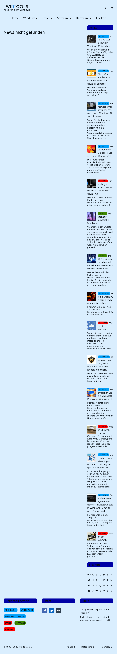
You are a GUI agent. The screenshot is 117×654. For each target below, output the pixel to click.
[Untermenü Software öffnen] (70, 18)
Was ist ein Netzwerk (105, 326)
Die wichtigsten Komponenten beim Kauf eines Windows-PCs (100, 187)
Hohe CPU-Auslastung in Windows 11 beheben (100, 41)
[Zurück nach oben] (111, 648)
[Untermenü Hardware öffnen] (90, 18)
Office (46, 18)
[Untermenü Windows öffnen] (36, 18)
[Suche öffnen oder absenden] (104, 7)
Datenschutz (87, 646)
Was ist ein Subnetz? (105, 536)
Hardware (82, 18)
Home (15, 18)
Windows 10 (27, 610)
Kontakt (71, 646)
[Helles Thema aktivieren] (112, 7)
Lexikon (101, 18)
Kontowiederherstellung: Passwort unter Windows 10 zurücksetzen (100, 110)
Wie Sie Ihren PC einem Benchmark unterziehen (100, 298)
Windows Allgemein (15, 616)
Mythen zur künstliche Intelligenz (99, 218)
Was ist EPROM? (105, 428)
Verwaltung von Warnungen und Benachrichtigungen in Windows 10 (100, 461)
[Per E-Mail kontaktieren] (58, 611)
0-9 (89, 574)
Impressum (106, 646)
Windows (29, 18)
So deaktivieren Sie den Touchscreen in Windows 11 (100, 151)
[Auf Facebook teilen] (44, 611)
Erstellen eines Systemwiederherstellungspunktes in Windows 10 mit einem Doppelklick (100, 503)
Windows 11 (11, 610)
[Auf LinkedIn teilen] (51, 611)
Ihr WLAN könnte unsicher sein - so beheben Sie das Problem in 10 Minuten (100, 262)
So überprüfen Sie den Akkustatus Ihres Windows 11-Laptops (100, 77)
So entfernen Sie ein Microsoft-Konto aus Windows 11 (100, 394)
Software (63, 18)
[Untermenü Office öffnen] (51, 18)
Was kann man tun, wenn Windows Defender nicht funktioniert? (100, 363)
